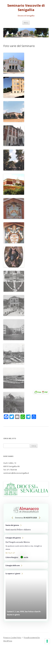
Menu (26, 23)
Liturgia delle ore (26, 565)
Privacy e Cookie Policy (12, 637)
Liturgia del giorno (26, 548)
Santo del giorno (26, 527)
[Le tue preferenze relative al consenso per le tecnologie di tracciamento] (47, 641)
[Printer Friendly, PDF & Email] (41, 392)
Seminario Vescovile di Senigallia (26, 7)
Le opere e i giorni (26, 595)
